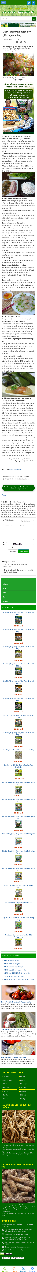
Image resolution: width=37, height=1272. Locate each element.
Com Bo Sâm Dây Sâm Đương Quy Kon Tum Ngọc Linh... (18, 766)
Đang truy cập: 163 (18, 1258)
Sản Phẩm (6, 1091)
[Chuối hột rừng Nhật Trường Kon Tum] (18, 1186)
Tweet (4, 495)
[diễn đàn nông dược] (18, 25)
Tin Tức (5, 1099)
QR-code (7, 1258)
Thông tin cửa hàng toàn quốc (14, 976)
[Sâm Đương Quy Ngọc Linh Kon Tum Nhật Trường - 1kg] (18, 942)
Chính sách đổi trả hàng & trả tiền (15, 970)
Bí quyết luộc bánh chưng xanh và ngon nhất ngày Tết (18, 571)
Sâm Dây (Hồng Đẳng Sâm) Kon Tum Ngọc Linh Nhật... (18, 613)
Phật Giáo (23, 1095)
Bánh (4, 588)
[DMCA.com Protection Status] (6, 1253)
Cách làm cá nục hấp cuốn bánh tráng (14, 1029)
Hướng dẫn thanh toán (11, 960)
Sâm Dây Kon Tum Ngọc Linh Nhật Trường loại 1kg (18, 716)
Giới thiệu (6, 1076)
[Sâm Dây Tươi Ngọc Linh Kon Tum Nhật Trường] (18, 755)
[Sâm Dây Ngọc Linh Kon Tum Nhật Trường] (18, 1127)
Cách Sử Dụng (7, 1080)
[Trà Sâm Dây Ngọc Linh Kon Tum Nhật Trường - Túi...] (18, 893)
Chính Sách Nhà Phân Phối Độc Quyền (17, 973)
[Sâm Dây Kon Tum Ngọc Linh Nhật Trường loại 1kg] (18, 723)
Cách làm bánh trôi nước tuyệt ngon (15, 564)
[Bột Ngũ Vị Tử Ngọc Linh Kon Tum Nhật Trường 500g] (18, 925)
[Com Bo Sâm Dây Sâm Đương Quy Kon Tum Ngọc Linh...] (18, 772)
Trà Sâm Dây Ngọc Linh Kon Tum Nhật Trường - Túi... (18, 886)
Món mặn (6, 580)
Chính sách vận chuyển (12, 964)
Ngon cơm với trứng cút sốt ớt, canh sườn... (16, 1002)
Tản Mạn (5, 1095)
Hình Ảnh (23, 1080)
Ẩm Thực (23, 1088)
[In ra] (21, 42)
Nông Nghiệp (24, 1084)
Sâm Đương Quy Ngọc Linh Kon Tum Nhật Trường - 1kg (18, 936)
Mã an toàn (5, 544)
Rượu (4, 593)
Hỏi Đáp (22, 1099)
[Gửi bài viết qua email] (17, 42)
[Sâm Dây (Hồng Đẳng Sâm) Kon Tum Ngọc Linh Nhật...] (18, 620)
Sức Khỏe (6, 1084)
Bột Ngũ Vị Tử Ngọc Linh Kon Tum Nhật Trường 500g (18, 919)
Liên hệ (22, 1076)
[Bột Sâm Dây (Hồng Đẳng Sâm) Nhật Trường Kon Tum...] (18, 789)
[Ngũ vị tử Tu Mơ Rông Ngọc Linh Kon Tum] (18, 908)
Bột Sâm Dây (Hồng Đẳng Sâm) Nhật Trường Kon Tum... (18, 783)
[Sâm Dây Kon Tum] (18, 108)
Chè (4, 597)
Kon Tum (23, 1091)
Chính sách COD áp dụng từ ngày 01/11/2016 (19, 979)
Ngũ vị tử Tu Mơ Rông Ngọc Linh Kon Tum (18, 902)
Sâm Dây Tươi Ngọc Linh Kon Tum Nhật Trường (18, 750)
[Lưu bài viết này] (25, 42)
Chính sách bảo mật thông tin (14, 967)
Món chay (6, 584)
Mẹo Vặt (5, 601)
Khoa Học (6, 1088)
